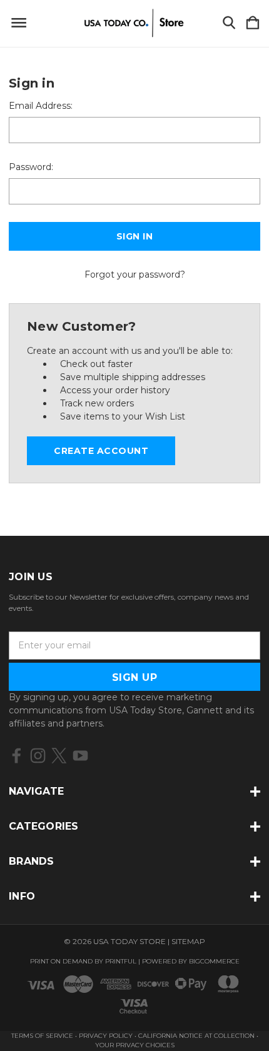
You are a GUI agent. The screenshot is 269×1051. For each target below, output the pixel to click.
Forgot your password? (134, 274)
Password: (31, 167)
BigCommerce (214, 961)
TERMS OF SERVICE (42, 1036)
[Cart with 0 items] (253, 23)
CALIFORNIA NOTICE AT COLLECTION (196, 1036)
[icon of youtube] (80, 755)
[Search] (229, 23)
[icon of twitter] (59, 755)
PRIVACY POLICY (106, 1036)
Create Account (101, 450)
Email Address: (41, 105)
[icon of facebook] (16, 755)
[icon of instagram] (38, 755)
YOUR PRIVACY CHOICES (135, 1045)
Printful (120, 961)
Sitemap (188, 941)
